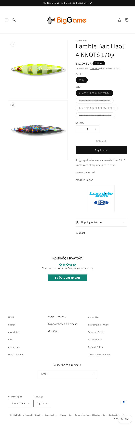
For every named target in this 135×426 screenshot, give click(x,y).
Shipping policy (99, 415)
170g (83, 80)
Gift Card (53, 331)
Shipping (94, 68)
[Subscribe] (93, 374)
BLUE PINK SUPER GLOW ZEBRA (98, 108)
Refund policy (50, 415)
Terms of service (82, 415)
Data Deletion (15, 354)
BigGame (20, 415)
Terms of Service (96, 332)
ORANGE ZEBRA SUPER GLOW (97, 116)
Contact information (118, 415)
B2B (10, 339)
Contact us (14, 347)
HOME (11, 317)
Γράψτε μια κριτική (67, 277)
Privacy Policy (95, 339)
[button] (7, 20)
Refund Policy (95, 347)
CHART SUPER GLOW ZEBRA (96, 93)
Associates (13, 332)
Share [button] (82, 232)
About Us (93, 317)
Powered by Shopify (33, 415)
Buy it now (101, 150)
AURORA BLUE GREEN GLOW (96, 101)
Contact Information (99, 354)
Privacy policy (66, 415)
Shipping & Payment (98, 324)
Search (11, 324)
